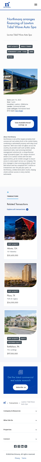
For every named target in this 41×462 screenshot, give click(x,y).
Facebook (15, 446)
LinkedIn (22, 446)
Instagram (18, 446)
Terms (24, 458)
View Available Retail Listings (23, 124)
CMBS (31, 52)
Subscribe (19, 387)
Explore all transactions (16, 209)
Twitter (25, 446)
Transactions (13, 403)
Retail (10, 57)
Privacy (17, 458)
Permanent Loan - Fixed (17, 52)
